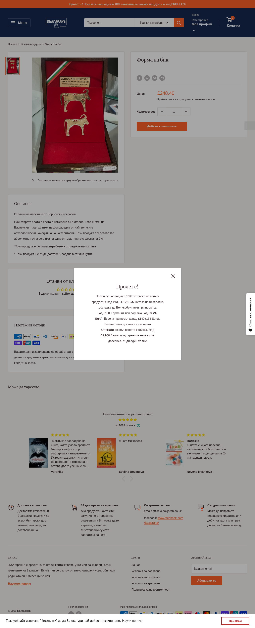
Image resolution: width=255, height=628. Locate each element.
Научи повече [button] (132, 620)
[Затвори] (173, 276)
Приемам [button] (235, 620)
